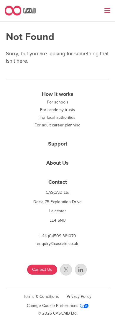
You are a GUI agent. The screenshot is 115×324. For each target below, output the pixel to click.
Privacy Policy (79, 296)
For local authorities (57, 117)
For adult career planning (57, 125)
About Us (57, 163)
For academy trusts (57, 110)
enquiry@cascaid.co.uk (57, 243)
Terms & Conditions (41, 296)
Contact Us (42, 269)
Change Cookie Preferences (52, 305)
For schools (57, 102)
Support (57, 144)
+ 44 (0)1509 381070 (57, 236)
